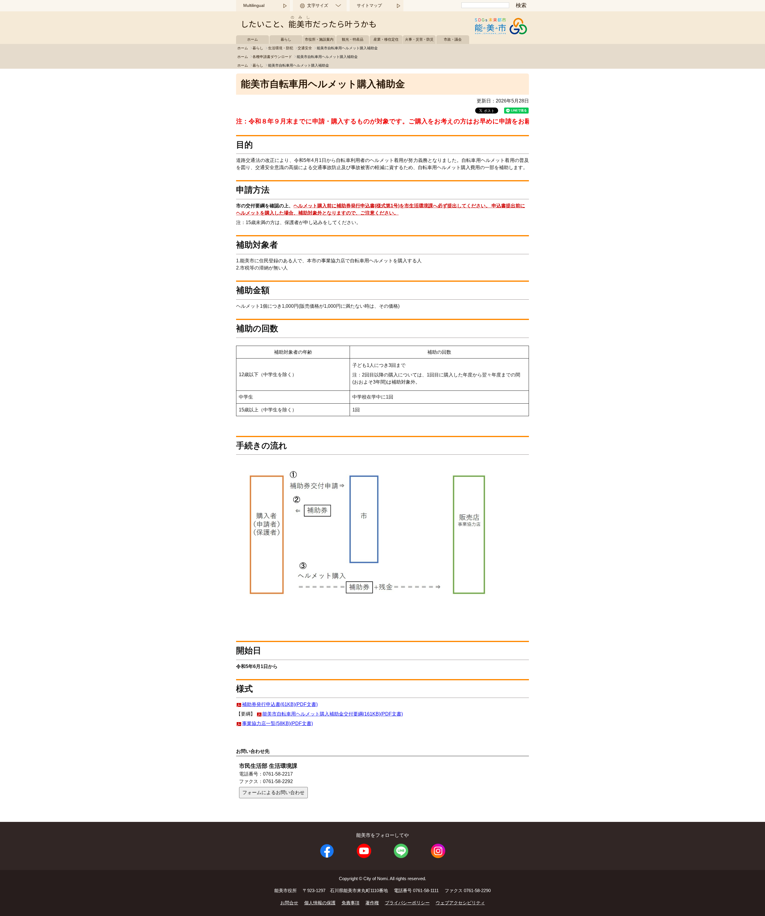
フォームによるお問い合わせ (273, 792)
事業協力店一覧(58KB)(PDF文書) (277, 723)
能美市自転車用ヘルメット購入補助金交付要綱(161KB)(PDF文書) (332, 713)
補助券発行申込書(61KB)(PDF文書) (280, 704)
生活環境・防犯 (280, 48)
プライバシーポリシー (407, 902)
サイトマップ (369, 5)
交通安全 (305, 48)
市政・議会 (453, 39)
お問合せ (289, 902)
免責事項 (350, 902)
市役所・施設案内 (319, 39)
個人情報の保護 (320, 902)
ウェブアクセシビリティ (460, 902)
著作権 (372, 902)
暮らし (286, 39)
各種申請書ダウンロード (272, 57)
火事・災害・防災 (419, 39)
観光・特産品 (352, 39)
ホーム (252, 39)
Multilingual (253, 5)
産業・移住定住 (386, 39)
